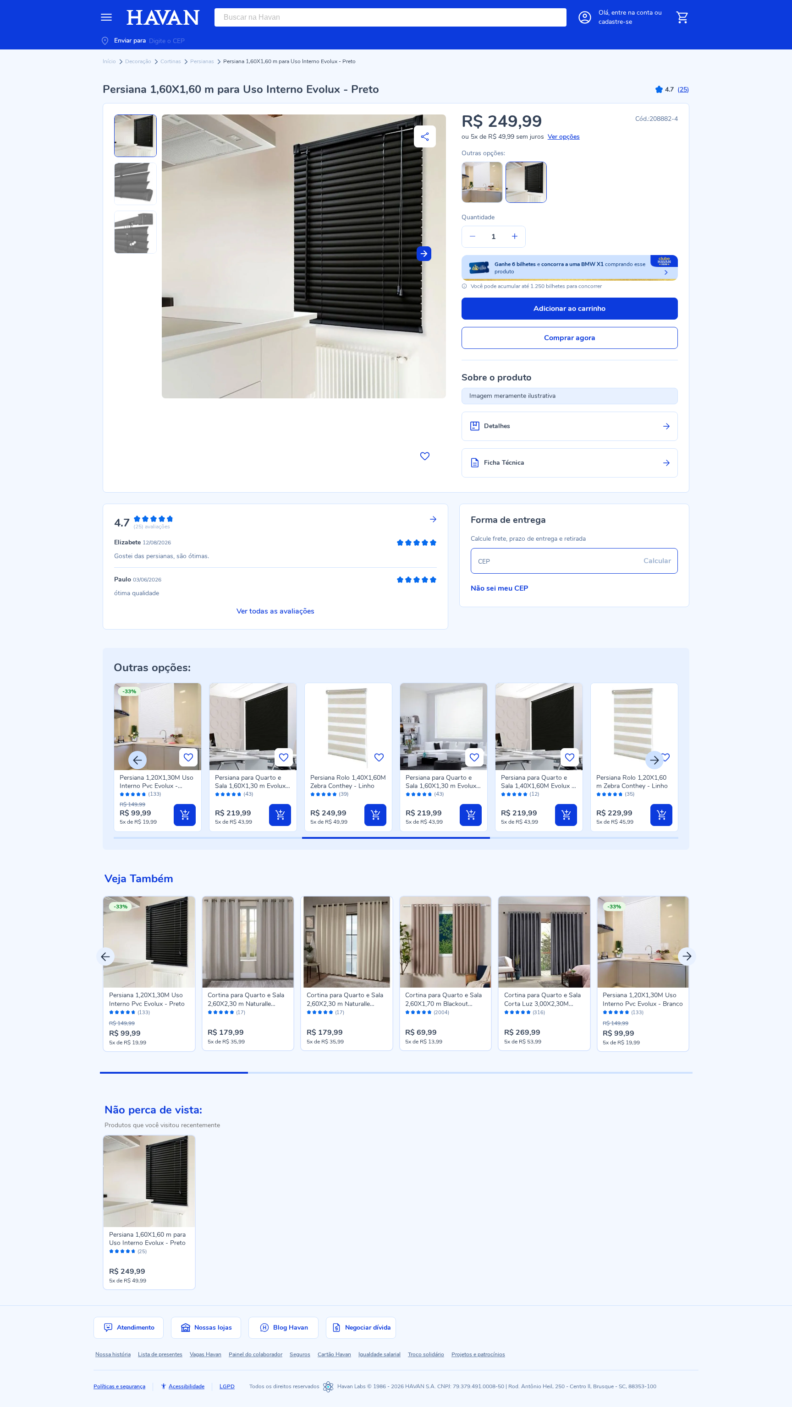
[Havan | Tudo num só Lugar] (163, 17)
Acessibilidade (186, 1386)
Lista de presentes (160, 1354)
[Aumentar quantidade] (515, 237)
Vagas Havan (205, 1354)
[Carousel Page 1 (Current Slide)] (174, 1073)
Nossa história (113, 1354)
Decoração (139, 61)
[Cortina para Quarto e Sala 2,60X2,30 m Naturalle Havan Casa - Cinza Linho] (248, 942)
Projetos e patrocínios (478, 1354)
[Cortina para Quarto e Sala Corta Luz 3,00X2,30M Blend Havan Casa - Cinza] (544, 942)
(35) (630, 794)
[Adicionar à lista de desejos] (425, 456)
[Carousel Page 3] (470, 1073)
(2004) (441, 1013)
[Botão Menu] (106, 17)
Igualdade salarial (379, 1354)
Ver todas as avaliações (275, 611)
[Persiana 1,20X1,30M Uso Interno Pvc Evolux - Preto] (149, 942)
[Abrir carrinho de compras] (682, 17)
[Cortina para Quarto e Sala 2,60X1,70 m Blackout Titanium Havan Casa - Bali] (445, 942)
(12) (534, 794)
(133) (154, 794)
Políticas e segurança (119, 1386)
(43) (248, 794)
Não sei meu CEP (499, 588)
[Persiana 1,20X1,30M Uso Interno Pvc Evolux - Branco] (643, 942)
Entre (632, 12)
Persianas (202, 61)
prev (105, 956)
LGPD (227, 1386)
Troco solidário (426, 1354)
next (687, 956)
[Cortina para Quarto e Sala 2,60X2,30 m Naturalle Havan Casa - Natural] (347, 942)
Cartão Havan (334, 1354)
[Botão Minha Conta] (585, 17)
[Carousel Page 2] (322, 1073)
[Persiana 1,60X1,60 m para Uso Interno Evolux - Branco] (482, 200)
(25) (142, 1252)
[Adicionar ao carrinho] (185, 815)
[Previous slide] (137, 760)
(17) (240, 1013)
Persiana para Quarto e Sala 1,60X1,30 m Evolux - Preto (252, 786)
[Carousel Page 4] (618, 1073)
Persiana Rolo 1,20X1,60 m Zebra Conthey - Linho (632, 781)
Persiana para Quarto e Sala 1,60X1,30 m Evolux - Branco (443, 786)
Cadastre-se (615, 21)
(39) (344, 794)
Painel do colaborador (255, 1354)
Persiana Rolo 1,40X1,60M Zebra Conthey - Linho (348, 781)
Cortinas (171, 61)
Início (110, 61)
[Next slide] (424, 253)
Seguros (300, 1354)
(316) (539, 1013)
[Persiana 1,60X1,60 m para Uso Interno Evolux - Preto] (149, 1181)
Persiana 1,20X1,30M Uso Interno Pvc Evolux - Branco (156, 786)
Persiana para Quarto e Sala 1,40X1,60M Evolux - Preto (537, 786)
